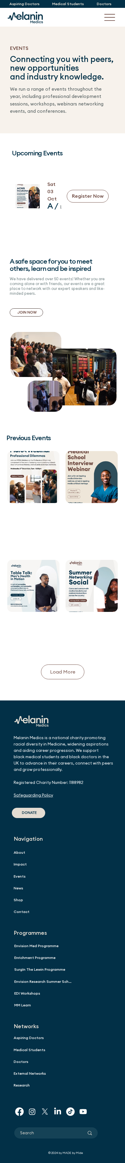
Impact (20, 864)
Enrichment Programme (35, 957)
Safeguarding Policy (33, 795)
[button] (50, 206)
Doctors (21, 1061)
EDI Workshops (27, 993)
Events (19, 876)
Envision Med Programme (36, 946)
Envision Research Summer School (44, 981)
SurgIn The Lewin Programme (39, 969)
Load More (62, 672)
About (19, 852)
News (18, 888)
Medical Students (29, 1050)
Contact (21, 911)
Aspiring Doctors (29, 1037)
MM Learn (22, 1005)
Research (22, 1085)
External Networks (30, 1073)
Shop (18, 900)
